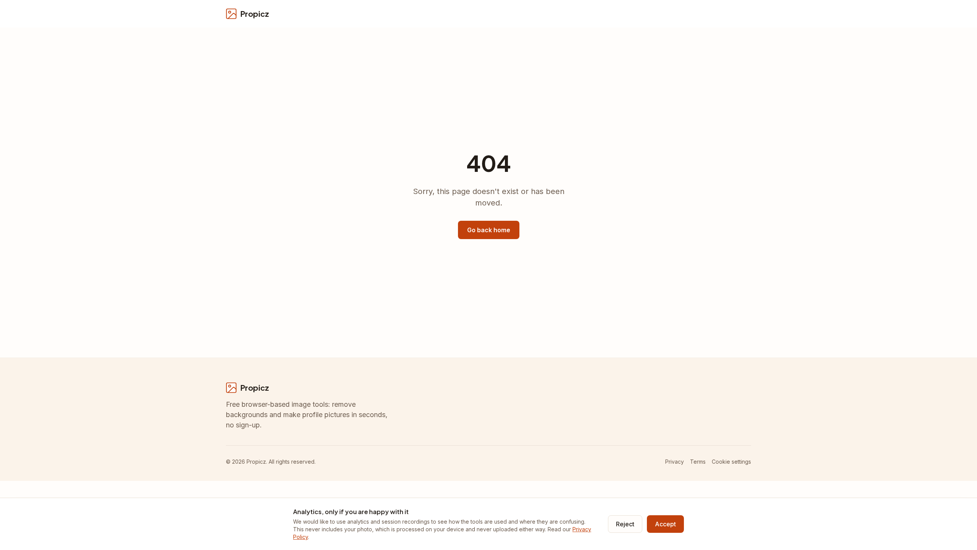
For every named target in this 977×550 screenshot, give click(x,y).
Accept (665, 524)
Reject (625, 524)
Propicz (254, 13)
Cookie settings (731, 461)
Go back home (488, 230)
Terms (698, 461)
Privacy (674, 461)
